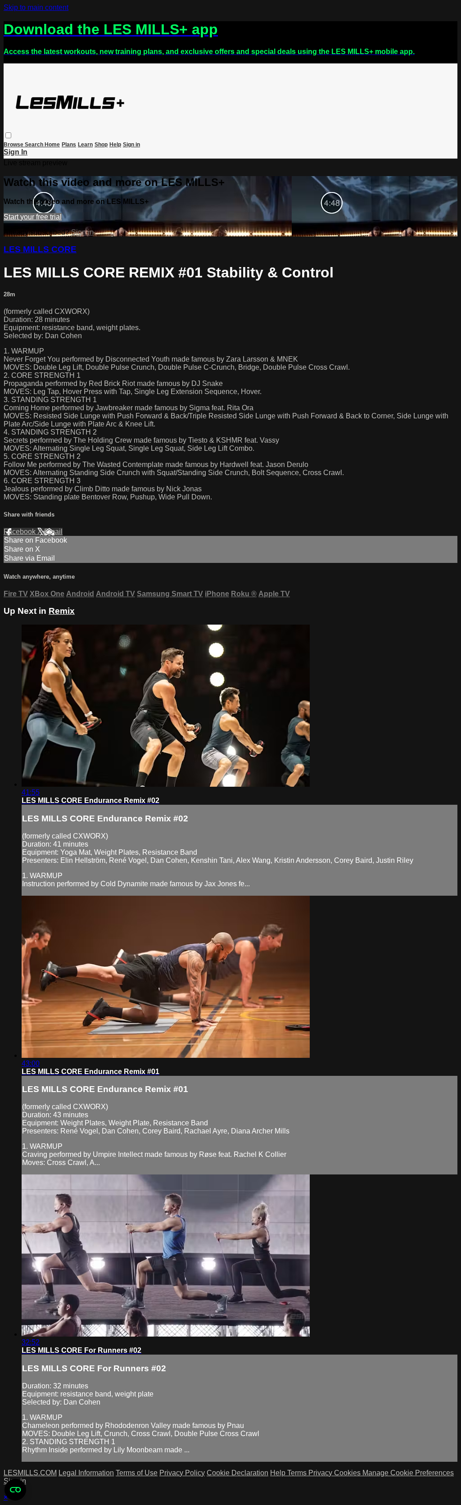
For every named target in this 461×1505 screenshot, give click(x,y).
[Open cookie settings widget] (15, 1489)
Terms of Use (137, 1473)
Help (115, 144)
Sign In (15, 152)
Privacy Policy (182, 1473)
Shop (101, 144)
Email (53, 531)
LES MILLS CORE (40, 249)
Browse (14, 144)
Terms (297, 1473)
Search (35, 144)
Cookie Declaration (237, 1473)
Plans (69, 144)
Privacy (321, 1473)
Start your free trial (33, 217)
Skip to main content (36, 7)
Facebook (20, 531)
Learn (85, 144)
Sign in (131, 144)
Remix (62, 611)
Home (52, 144)
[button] (8, 135)
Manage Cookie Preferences (408, 1473)
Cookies (348, 1473)
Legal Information (86, 1473)
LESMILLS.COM (30, 1473)
